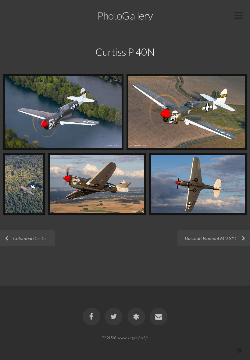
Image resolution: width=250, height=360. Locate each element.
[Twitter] (114, 317)
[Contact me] (158, 317)
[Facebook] (91, 317)
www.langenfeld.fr (132, 337)
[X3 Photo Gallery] (136, 317)
